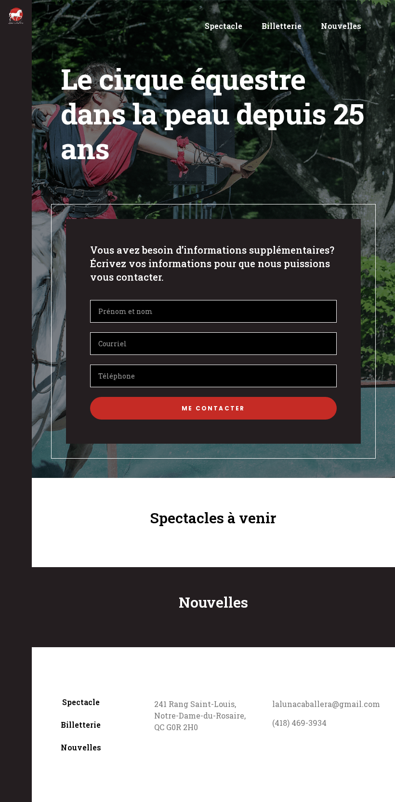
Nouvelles (341, 26)
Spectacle (223, 26)
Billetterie (282, 26)
